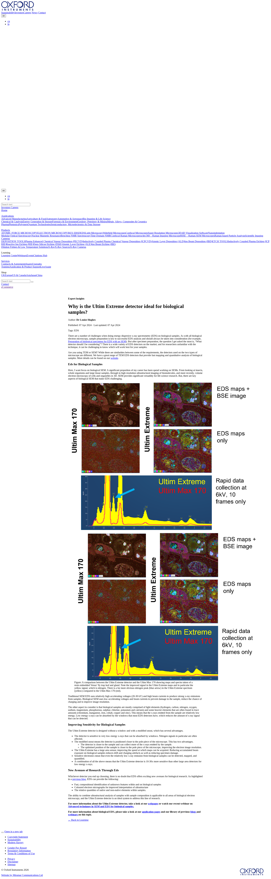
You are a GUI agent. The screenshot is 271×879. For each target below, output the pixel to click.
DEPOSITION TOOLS (13, 241)
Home (4, 210)
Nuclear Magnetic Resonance (46, 235)
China (39, 275)
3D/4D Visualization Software (193, 233)
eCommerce (7, 287)
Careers (27, 12)
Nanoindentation (216, 233)
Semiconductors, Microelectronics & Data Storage (75, 224)
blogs (193, 811)
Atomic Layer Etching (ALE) (76, 244)
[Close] (2, 832)
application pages (151, 811)
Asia (28, 275)
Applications (7, 216)
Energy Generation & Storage (37, 221)
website (114, 358)
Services (5, 261)
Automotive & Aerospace (70, 218)
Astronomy (51, 218)
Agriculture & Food (36, 218)
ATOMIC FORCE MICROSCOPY (19, 233)
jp (8, 24)
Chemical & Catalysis (12, 221)
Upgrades (37, 264)
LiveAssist (45, 266)
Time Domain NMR (101, 235)
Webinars (22, 255)
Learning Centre (9, 255)
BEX (70, 233)
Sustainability (8, 12)
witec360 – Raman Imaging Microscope (160, 235)
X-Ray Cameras (78, 247)
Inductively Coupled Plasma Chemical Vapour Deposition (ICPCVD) (117, 241)
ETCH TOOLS (220, 241)
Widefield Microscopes (114, 233)
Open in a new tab (13, 831)
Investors (19, 12)
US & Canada (19, 275)
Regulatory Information (19, 850)
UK (3, 275)
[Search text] (32, 281)
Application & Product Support (25, 266)
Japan (33, 275)
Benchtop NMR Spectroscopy (76, 235)
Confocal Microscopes (137, 233)
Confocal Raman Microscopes (126, 235)
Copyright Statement (18, 837)
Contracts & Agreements (13, 264)
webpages (153, 803)
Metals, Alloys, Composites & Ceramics (127, 221)
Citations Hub (40, 255)
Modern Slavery (16, 842)
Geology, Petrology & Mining (92, 221)
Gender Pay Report (17, 848)
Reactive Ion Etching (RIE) (19, 244)
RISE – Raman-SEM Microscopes (197, 235)
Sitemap (12, 864)
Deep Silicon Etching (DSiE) (47, 244)
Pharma (5, 224)
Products (5, 230)
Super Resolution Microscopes (163, 233)
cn (9, 21)
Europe (8, 275)
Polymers (23, 224)
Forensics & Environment (65, 221)
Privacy (11, 859)
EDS (82, 233)
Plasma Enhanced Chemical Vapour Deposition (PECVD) (54, 241)
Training (5, 266)
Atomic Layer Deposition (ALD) (168, 241)
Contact (42, 12)
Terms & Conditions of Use (21, 853)
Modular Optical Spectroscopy (16, 235)
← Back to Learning (78, 820)
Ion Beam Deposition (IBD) (198, 241)
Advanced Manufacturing (14, 218)
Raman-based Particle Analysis (230, 235)
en (4, 16)
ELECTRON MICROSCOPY (52, 233)
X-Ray (51, 247)
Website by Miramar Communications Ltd (22, 875)
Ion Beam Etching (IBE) (103, 244)
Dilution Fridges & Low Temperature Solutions (24, 247)
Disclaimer (13, 861)
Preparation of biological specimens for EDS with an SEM (97, 341)
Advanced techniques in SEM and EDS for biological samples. (101, 806)
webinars (73, 814)
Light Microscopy (94, 233)
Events (30, 255)
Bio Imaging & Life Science (97, 218)
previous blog (79, 779)
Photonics (14, 224)
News (34, 12)
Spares (29, 264)
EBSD (76, 233)
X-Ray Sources (62, 247)
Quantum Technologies (39, 224)
